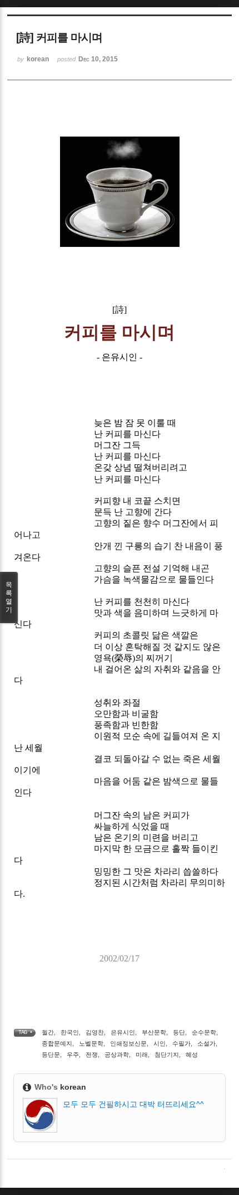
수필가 (181, 1043)
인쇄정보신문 (128, 1043)
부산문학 (154, 1032)
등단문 (51, 1054)
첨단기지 (167, 1054)
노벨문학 (91, 1043)
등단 (179, 1032)
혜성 (192, 1054)
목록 (9, 597)
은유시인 (123, 1032)
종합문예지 (57, 1043)
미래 (142, 1054)
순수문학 (204, 1032)
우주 (73, 1054)
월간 (48, 1032)
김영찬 (95, 1032)
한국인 (70, 1032)
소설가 (206, 1043)
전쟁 (92, 1054)
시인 (159, 1043)
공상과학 (116, 1054)
